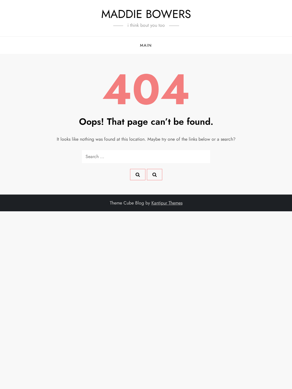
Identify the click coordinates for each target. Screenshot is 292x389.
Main (146, 45)
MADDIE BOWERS (146, 14)
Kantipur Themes (166, 203)
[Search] (137, 174)
